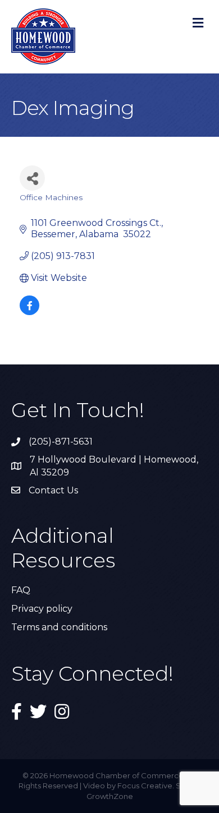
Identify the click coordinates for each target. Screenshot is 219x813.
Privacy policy (41, 608)
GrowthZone (109, 796)
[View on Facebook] (29, 312)
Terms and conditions (59, 627)
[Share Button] (32, 178)
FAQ (20, 590)
